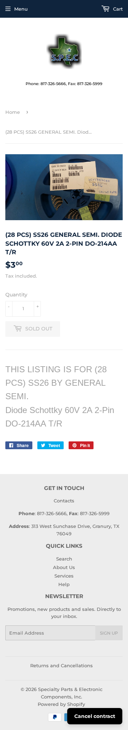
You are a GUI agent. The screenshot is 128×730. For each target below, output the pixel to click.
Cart (117, 9)
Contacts (64, 500)
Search (64, 559)
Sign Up (109, 633)
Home (12, 112)
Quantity (16, 294)
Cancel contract (94, 716)
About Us (64, 567)
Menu (21, 9)
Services (64, 576)
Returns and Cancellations (61, 665)
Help (64, 584)
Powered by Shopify (61, 704)
